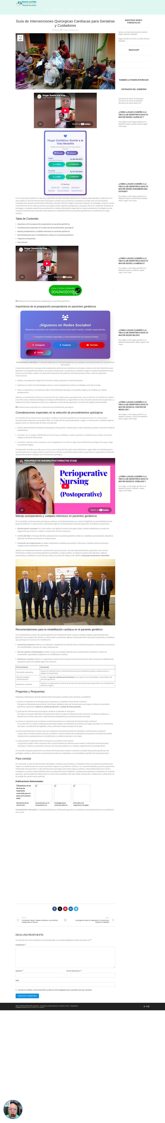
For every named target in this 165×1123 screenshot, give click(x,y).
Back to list (65, 920)
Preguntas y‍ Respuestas (26, 238)
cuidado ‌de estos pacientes (70, 707)
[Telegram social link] (76, 909)
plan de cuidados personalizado (62, 677)
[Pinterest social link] (65, 909)
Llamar (58, 164)
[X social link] (60, 909)
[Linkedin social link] (70, 909)
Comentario (21, 945)
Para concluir (22, 242)
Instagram (40, 345)
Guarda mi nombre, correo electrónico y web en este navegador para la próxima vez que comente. (55, 990)
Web (17, 980)
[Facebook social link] (54, 909)
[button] (18, 290)
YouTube (94, 345)
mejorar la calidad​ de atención (47, 707)
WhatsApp (75, 164)
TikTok (40, 352)
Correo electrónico (74, 971)
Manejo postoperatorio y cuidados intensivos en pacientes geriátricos (44, 231)
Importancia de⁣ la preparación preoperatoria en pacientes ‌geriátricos (44, 224)
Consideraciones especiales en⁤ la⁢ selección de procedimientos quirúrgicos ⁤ (46, 228)
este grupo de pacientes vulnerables (95, 555)
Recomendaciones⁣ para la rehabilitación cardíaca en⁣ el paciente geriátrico (45, 235)
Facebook (66, 345)
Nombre (19, 971)
